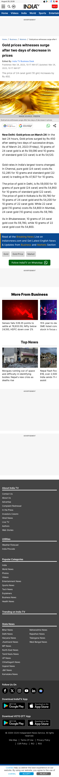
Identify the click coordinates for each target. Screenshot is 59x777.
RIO (32, 743)
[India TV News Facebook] (51, 1)
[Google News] (9, 125)
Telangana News (37, 638)
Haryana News (9, 638)
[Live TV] (55, 6)
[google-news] (41, 691)
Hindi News (7, 518)
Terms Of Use (27, 740)
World (33, 13)
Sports (42, 13)
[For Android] (13, 722)
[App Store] (39, 705)
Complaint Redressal (11, 506)
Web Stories (7, 530)
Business (13, 39)
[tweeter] (12, 691)
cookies (11, 773)
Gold (6, 254)
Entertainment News (11, 581)
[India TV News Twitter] (54, 1)
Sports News (8, 585)
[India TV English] (31, 6)
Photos (5, 573)
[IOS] (44, 1)
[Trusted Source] (25, 125)
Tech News (7, 589)
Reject (43, 773)
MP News (6, 646)
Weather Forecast (10, 545)
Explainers (7, 593)
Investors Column (10, 514)
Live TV (5, 522)
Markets (23, 39)
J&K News (7, 670)
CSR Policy (22, 743)
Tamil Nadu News (10, 654)
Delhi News (7, 634)
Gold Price (18, 254)
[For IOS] (39, 722)
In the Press (7, 510)
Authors (5, 526)
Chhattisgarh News (11, 662)
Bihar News (7, 630)
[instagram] (19, 691)
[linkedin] (34, 691)
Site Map (13, 740)
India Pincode (8, 549)
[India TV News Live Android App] (13, 705)
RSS (40, 743)
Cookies (9, 767)
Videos (14, 13)
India (24, 13)
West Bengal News (38, 642)
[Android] (47, 1)
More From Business (29, 294)
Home (4, 13)
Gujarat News (8, 666)
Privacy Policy (43, 740)
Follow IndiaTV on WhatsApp (27, 262)
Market (31, 254)
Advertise (6, 502)
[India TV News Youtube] (57, 1)
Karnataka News (10, 674)
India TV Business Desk (23, 61)
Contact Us (7, 494)
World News (7, 569)
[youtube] (26, 691)
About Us (6, 498)
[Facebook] (5, 691)
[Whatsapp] (48, 126)
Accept (27, 773)
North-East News (10, 650)
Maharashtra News (38, 630)
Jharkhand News (10, 642)
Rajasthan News (37, 634)
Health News (8, 601)
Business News (9, 597)
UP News (6, 658)
